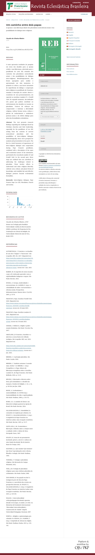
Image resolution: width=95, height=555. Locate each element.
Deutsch (71, 32)
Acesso (86, 2)
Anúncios (39, 14)
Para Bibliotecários (72, 74)
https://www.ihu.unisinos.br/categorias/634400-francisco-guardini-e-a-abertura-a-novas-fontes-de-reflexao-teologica (20, 348)
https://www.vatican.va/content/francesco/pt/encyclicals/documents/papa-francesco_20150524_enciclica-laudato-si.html (29, 319)
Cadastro (77, 2)
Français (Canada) (74, 41)
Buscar (85, 14)
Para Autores (70, 71)
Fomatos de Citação (48, 116)
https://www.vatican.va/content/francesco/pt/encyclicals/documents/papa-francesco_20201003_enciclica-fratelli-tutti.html (29, 305)
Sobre (48, 14)
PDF (42, 75)
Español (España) (74, 38)
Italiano (71, 43)
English (71, 35)
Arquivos (14, 20)
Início (8, 20)
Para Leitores (70, 69)
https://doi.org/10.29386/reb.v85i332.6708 (19, 49)
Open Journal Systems (73, 57)
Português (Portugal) (75, 46)
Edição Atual (11, 14)
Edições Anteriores (26, 14)
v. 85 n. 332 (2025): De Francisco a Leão (31, 20)
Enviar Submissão (74, 20)
